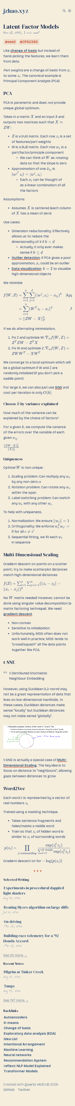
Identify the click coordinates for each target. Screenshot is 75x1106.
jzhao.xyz (15, 11)
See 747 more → (16, 1000)
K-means (11, 1023)
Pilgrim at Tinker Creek (24, 971)
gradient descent (17, 614)
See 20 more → (15, 955)
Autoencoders (15, 1017)
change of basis (23, 51)
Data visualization (26, 269)
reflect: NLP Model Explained (27, 1066)
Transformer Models (21, 1071)
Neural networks (17, 1055)
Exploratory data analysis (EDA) (30, 1033)
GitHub (9, 1090)
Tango (9, 986)
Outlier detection (26, 258)
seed (11, 42)
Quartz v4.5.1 (35, 1084)
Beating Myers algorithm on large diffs (36, 907)
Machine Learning (18, 1050)
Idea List (11, 1039)
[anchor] (16, 93)
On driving (12, 921)
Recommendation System (25, 1060)
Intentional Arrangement (24, 1044)
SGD (58, 387)
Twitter (24, 1090)
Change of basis (17, 1028)
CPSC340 (30, 42)
